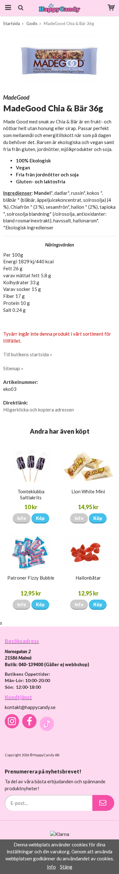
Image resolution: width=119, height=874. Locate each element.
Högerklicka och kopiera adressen (38, 409)
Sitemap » (13, 368)
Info (21, 518)
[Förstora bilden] (59, 61)
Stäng (66, 867)
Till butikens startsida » (27, 354)
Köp (40, 518)
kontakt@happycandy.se (30, 707)
